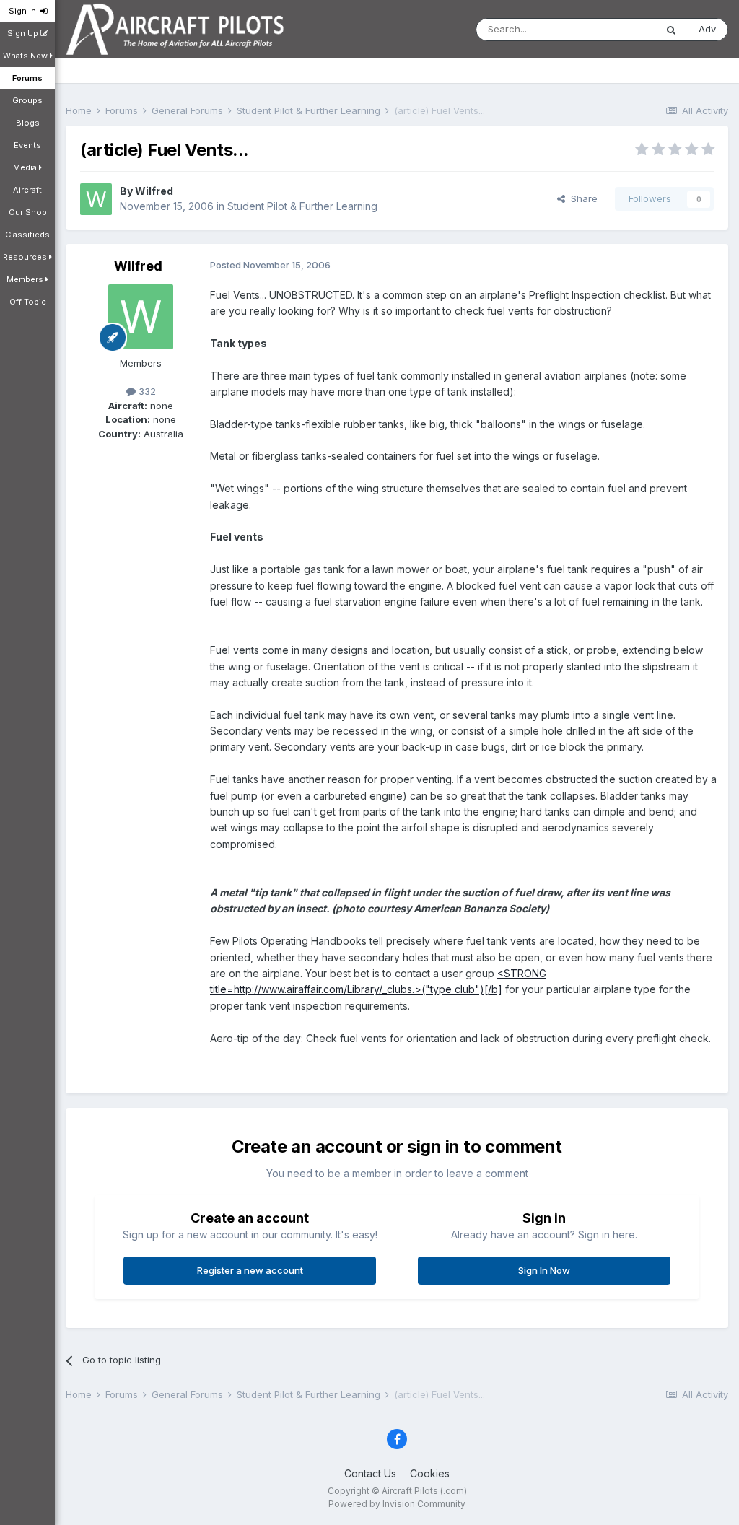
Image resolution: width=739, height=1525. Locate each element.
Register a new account (250, 1270)
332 (146, 391)
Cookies (430, 1473)
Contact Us (370, 1473)
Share (581, 198)
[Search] (671, 29)
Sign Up (23, 33)
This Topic (613, 29)
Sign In (24, 11)
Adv (707, 29)
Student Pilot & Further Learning (302, 206)
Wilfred (154, 191)
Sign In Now (544, 1270)
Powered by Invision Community (396, 1503)
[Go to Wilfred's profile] (96, 199)
